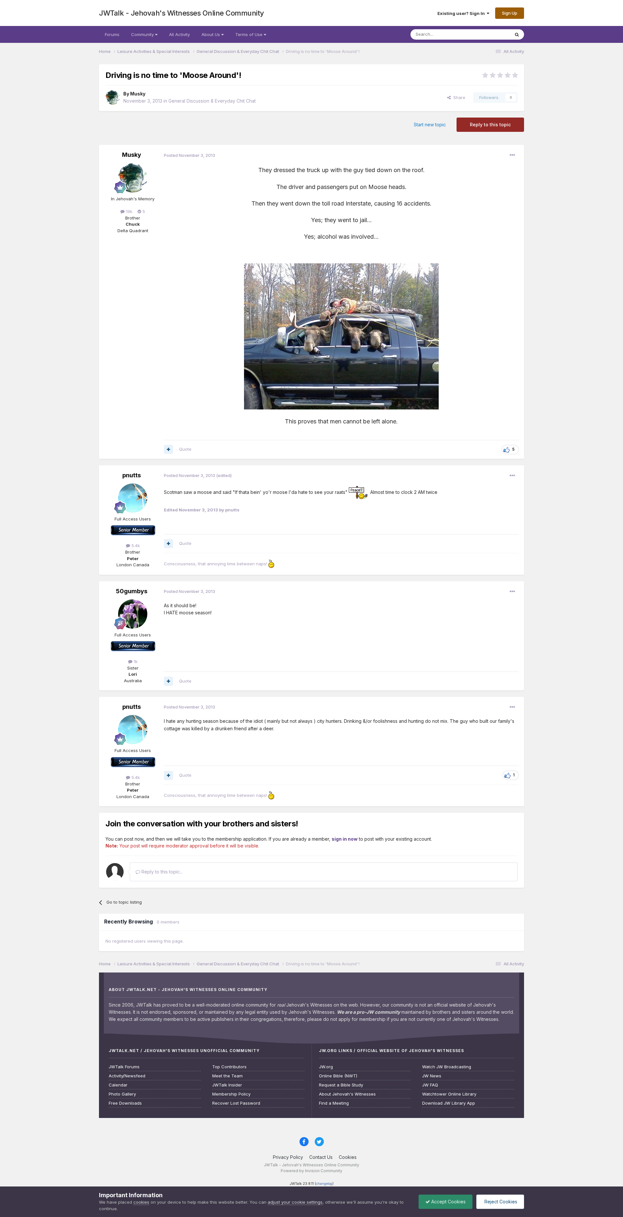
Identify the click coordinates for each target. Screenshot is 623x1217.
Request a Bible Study (341, 1085)
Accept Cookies (448, 1201)
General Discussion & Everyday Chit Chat (212, 101)
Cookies (348, 1157)
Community (143, 34)
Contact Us (321, 1157)
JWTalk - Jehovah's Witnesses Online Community (181, 13)
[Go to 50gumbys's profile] (132, 614)
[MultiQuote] (168, 449)
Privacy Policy (288, 1157)
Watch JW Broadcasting (446, 1066)
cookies (141, 1202)
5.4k (135, 545)
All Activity (179, 34)
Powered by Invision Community (311, 1170)
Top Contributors (229, 1066)
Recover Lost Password (236, 1103)
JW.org (326, 1066)
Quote (185, 449)
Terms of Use (249, 34)
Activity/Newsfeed (127, 1075)
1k (135, 661)
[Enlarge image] (358, 492)
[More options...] (512, 155)
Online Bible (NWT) (338, 1075)
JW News (431, 1075)
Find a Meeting (334, 1103)
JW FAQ (430, 1085)
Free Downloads (125, 1103)
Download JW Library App (448, 1103)
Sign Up (509, 13)
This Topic (491, 34)
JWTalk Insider (227, 1085)
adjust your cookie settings (295, 1202)
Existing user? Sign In (462, 13)
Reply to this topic (490, 124)
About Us (211, 34)
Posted (189, 155)
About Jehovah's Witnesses (347, 1094)
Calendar (118, 1085)
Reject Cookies (500, 1201)
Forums (112, 34)
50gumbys (131, 591)
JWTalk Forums (124, 1066)
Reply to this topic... (161, 871)
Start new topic (430, 124)
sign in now (345, 839)
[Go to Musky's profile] (112, 97)
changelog (324, 1184)
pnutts (131, 475)
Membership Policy (231, 1094)
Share (458, 97)
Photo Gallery (122, 1094)
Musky (137, 93)
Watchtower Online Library (449, 1094)
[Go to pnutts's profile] (132, 498)
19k (128, 211)
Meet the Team (227, 1075)
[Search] (517, 34)
